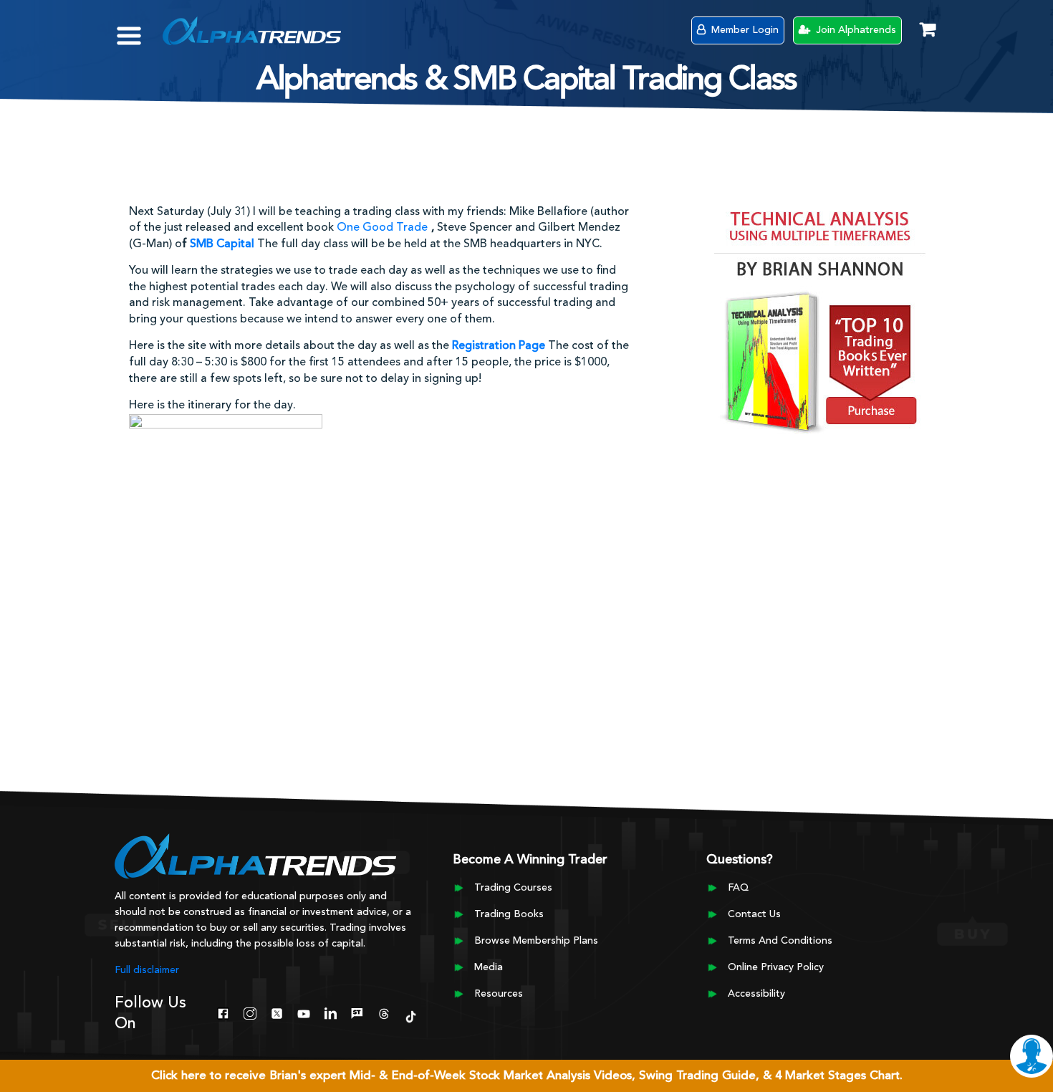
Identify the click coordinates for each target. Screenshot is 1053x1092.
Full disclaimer (147, 970)
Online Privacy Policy (776, 967)
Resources (498, 994)
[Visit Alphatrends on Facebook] (223, 1012)
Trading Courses (513, 888)
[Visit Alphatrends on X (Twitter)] (277, 1012)
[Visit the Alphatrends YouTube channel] (303, 1012)
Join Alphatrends (854, 30)
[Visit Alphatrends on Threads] (384, 1012)
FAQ (738, 888)
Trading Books (509, 914)
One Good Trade (382, 228)
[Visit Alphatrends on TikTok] (411, 1015)
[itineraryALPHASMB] (225, 563)
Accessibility (756, 994)
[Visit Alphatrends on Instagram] (250, 1012)
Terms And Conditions (780, 941)
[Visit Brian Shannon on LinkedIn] (330, 1012)
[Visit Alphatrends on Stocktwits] (357, 1012)
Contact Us (754, 914)
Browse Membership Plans (536, 941)
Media (488, 967)
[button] (139, 28)
